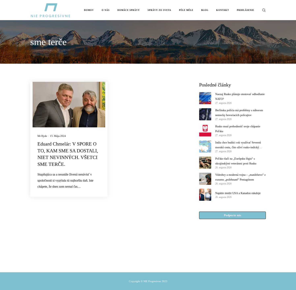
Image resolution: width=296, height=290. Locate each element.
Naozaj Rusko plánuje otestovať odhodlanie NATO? (240, 97)
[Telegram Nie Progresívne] (138, 263)
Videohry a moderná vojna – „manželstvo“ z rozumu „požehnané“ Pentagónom (240, 177)
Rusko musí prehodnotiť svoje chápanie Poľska (237, 129)
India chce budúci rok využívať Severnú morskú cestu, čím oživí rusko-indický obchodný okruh (238, 145)
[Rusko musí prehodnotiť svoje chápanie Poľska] (205, 130)
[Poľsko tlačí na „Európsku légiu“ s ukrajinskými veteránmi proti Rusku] (205, 162)
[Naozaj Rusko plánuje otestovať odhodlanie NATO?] (205, 98)
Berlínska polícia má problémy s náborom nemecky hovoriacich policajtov (239, 113)
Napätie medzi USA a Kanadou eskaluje (238, 193)
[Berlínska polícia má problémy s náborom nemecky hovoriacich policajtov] (205, 114)
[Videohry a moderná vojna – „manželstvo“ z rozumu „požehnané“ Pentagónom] (205, 179)
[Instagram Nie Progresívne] (146, 263)
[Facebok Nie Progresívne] (129, 263)
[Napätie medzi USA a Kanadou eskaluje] (205, 195)
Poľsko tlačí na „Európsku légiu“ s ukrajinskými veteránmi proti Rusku (235, 161)
